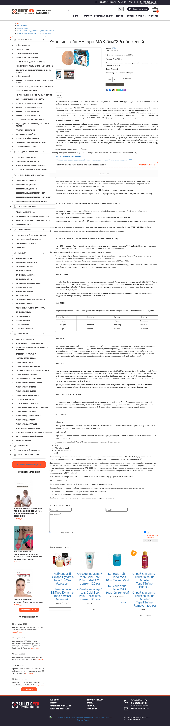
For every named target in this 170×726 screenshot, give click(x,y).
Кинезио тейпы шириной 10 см (29, 107)
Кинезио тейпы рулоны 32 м (28, 116)
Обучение (140, 16)
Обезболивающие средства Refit (30, 193)
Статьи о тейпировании (60, 709)
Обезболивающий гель (26, 181)
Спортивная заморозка (26, 157)
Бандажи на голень (24, 292)
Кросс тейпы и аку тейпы (27, 58)
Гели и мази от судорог (26, 387)
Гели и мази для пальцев (26, 424)
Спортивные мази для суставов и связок (34, 432)
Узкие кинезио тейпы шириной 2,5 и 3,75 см (34, 66)
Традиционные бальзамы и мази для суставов (32, 349)
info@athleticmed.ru (107, 1)
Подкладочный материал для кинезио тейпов (32, 125)
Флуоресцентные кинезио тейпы (30, 99)
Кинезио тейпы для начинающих (30, 62)
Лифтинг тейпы (22, 50)
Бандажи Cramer (23, 316)
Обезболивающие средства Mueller (31, 201)
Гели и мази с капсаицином (28, 395)
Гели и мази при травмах (26, 375)
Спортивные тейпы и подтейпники (31, 235)
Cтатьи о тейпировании (28, 455)
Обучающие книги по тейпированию (32, 143)
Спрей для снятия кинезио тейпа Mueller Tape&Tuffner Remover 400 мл (144, 599)
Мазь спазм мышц (23, 441)
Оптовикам (23, 446)
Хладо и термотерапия (28, 152)
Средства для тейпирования (28, 239)
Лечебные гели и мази (25, 399)
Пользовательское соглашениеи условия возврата (136, 718)
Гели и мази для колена (26, 412)
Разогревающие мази (25, 339)
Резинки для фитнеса (25, 212)
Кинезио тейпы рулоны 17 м (27, 112)
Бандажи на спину (24, 279)
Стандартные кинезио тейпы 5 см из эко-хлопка (34, 71)
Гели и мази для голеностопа (29, 416)
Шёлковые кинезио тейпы (27, 91)
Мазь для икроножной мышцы (29, 436)
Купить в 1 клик (112, 84)
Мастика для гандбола (25, 358)
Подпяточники (22, 325)
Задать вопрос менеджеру (30, 464)
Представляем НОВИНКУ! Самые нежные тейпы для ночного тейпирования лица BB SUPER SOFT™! (28, 671)
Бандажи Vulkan (23, 320)
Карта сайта (92, 709)
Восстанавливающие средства (29, 344)
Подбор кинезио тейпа (26, 147)
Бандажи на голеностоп (26, 263)
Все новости (29, 689)
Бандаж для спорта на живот (28, 283)
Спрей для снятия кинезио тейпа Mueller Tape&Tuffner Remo (144, 580)
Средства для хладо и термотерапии (32, 170)
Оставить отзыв (147, 165)
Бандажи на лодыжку (25, 304)
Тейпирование (24, 230)
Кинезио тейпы (24, 40)
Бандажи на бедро (24, 287)
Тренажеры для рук (24, 225)
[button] (80, 16)
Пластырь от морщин (25, 130)
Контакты (153, 16)
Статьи (130, 16)
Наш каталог (55, 700)
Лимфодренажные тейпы (27, 54)
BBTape (115, 48)
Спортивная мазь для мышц (28, 428)
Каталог (88, 16)
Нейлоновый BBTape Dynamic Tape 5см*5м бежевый (62, 578)
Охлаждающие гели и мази (27, 162)
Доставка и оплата (103, 16)
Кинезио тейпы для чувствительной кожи (34, 87)
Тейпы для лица (23, 45)
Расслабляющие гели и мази (28, 379)
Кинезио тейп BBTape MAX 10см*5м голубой (117, 576)
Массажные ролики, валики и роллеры (33, 220)
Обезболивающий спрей (26, 189)
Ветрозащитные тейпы (25, 134)
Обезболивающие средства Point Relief (33, 197)
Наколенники (22, 296)
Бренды (90, 703)
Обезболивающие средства (30, 175)
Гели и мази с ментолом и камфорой (32, 408)
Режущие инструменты (26, 244)
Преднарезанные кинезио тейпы (30, 120)
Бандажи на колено (24, 259)
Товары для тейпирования (27, 138)
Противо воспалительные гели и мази (32, 370)
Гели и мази (23, 334)
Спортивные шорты (24, 329)
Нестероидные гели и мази (27, 403)
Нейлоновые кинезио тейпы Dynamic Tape (34, 95)
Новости (119, 16)
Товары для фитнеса (27, 206)
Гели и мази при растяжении (28, 366)
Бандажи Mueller (23, 312)
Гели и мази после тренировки (29, 383)
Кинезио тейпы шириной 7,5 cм (29, 103)
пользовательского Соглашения (152, 537)
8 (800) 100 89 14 (148, 1)
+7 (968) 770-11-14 (129, 1)
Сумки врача (21, 248)
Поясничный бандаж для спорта (30, 308)
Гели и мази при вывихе (26, 391)
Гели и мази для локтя (25, 420)
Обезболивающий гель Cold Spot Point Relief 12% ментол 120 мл (89, 578)
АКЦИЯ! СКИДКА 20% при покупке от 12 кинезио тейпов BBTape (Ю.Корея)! (27, 629)
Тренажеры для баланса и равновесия (32, 216)
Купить (127, 78)
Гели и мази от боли (24, 362)
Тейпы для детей (23, 76)
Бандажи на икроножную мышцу (30, 300)
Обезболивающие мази (26, 185)
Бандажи (22, 253)
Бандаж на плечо (23, 271)
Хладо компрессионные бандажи (31, 166)
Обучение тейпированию (29, 450)
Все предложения (29, 610)
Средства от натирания (26, 354)
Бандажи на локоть (24, 267)
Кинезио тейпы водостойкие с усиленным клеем (34, 82)
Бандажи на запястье (25, 275)
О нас (75, 16)
